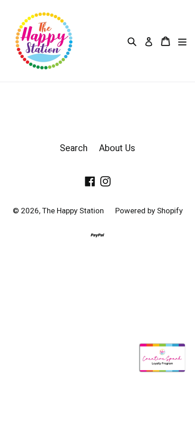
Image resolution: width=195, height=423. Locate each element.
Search (74, 148)
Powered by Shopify (149, 210)
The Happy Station (73, 210)
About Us (117, 148)
